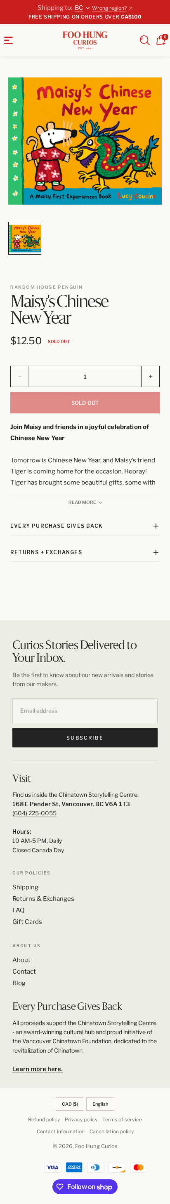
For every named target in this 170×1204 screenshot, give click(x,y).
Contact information (61, 1131)
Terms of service (122, 1119)
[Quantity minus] (20, 376)
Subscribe (84, 738)
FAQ (18, 910)
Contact (24, 971)
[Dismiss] (130, 8)
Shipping (25, 887)
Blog (19, 983)
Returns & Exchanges (43, 898)
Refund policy (44, 1119)
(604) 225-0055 (34, 813)
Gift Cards (27, 922)
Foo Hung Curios (96, 1146)
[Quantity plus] (150, 376)
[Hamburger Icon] (8, 40)
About (21, 960)
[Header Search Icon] (145, 40)
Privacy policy (81, 1119)
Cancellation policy (112, 1131)
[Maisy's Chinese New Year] (85, 141)
